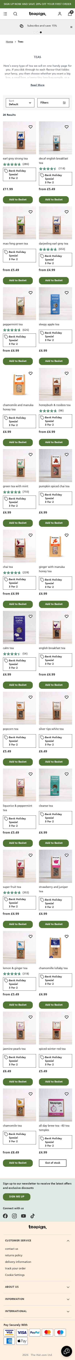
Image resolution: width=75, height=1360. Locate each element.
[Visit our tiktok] (32, 1216)
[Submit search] (15, 14)
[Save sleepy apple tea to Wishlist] (67, 293)
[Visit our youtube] (23, 1216)
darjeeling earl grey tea (53, 243)
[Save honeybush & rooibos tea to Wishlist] (67, 373)
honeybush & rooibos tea (54, 405)
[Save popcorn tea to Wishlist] (31, 697)
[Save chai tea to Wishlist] (31, 535)
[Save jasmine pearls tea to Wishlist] (31, 1017)
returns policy (13, 1255)
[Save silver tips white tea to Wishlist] (67, 697)
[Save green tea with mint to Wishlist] (31, 454)
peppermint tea (13, 324)
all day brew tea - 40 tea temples (54, 1128)
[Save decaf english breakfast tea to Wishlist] (67, 127)
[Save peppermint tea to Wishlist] (31, 293)
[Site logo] (37, 14)
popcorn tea (10, 729)
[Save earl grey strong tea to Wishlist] (31, 127)
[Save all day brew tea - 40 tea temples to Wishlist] (67, 1094)
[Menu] (5, 14)
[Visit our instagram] (14, 1216)
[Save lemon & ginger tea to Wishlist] (31, 936)
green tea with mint (15, 486)
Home (9, 42)
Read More (38, 85)
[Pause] (71, 27)
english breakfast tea (52, 648)
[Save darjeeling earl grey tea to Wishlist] (67, 212)
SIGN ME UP (16, 1196)
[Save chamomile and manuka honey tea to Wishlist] (31, 373)
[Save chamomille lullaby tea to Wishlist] (67, 936)
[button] (66, 1351)
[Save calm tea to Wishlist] (31, 616)
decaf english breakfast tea (53, 161)
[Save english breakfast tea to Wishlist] (67, 616)
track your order (15, 1268)
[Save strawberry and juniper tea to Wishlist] (67, 855)
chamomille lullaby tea (53, 968)
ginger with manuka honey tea (52, 569)
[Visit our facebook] (5, 1216)
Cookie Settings (15, 1275)
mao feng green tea (15, 243)
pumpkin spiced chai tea (54, 486)
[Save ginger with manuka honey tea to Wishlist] (67, 535)
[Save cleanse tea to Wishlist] (67, 774)
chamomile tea (12, 1125)
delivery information (18, 1262)
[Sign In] (60, 14)
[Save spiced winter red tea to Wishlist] (67, 1017)
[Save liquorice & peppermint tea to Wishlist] (31, 774)
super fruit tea (12, 887)
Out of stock (52, 1163)
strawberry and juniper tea (53, 889)
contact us (11, 1249)
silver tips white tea (51, 729)
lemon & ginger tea (15, 968)
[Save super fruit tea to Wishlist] (31, 855)
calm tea (8, 648)
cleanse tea (46, 806)
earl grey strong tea (15, 158)
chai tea (8, 567)
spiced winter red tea (52, 1049)
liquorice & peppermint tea (17, 808)
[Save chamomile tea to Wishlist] (31, 1094)
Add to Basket (18, 199)
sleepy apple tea (49, 324)
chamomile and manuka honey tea (18, 407)
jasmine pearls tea (14, 1049)
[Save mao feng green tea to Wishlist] (31, 212)
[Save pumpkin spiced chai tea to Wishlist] (67, 454)
